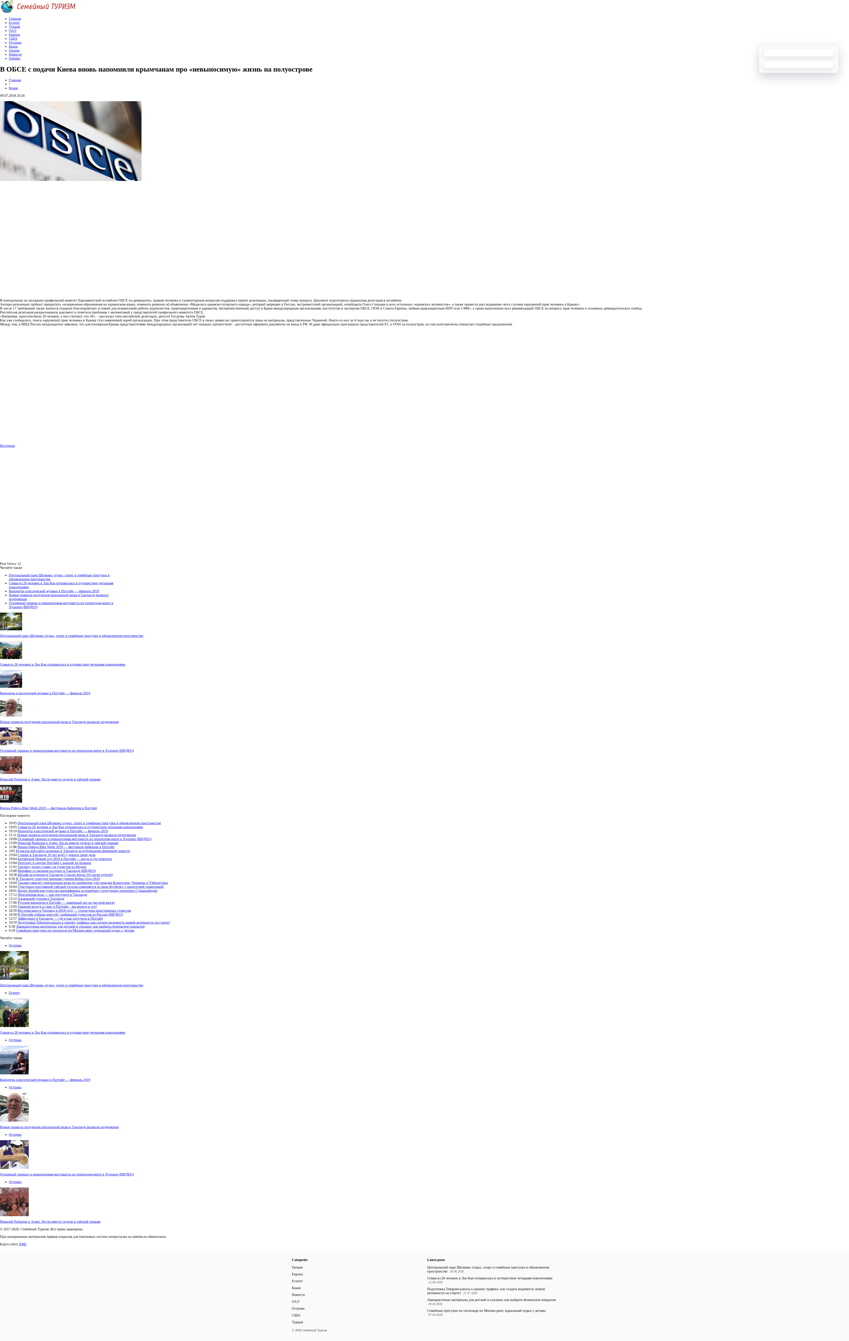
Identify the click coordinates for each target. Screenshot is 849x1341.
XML (23, 1244)
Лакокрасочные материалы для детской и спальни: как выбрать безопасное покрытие (80, 926)
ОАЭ (295, 1301)
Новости (298, 1295)
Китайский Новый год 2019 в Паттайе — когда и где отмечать (65, 859)
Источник (7, 446)
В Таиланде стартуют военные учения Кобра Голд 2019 (58, 879)
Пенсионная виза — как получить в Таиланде (52, 895)
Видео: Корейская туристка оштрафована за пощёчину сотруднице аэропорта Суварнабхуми (87, 891)
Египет (14, 993)
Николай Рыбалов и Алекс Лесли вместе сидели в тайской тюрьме (50, 779)
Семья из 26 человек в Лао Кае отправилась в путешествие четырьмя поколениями (62, 664)
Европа (297, 1274)
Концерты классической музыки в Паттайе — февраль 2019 (54, 591)
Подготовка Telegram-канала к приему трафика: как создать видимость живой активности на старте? (94, 922)
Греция (297, 1267)
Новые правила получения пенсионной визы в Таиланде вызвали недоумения (59, 722)
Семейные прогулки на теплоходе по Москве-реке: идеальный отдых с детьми (75, 930)
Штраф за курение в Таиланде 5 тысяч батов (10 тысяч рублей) (65, 875)
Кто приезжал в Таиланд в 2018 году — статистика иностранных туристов (74, 910)
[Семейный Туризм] (37, 12)
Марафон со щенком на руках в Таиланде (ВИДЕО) (57, 871)
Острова (15, 945)
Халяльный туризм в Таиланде (41, 898)
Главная (15, 80)
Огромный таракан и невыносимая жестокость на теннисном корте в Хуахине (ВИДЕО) (67, 750)
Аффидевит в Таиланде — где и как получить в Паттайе (60, 918)
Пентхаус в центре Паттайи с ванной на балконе (54, 863)
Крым (13, 88)
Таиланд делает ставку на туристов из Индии (51, 867)
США (296, 1315)
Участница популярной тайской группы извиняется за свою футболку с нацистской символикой (91, 887)
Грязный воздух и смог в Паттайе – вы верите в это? (57, 906)
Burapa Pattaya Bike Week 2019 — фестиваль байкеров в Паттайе (48, 808)
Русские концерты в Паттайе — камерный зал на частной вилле (66, 902)
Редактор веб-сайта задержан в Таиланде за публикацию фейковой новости (73, 851)
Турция (297, 1322)
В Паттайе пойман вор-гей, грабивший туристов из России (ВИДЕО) (70, 914)
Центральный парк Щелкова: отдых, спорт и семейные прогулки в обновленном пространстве (71, 636)
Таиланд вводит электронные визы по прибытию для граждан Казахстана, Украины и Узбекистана (93, 883)
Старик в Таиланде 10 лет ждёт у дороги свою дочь (57, 855)
